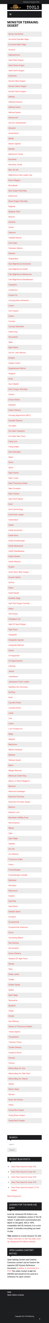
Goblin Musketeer (15, 546)
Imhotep (12, 666)
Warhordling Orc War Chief (19, 1073)
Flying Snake (13, 447)
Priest (11, 864)
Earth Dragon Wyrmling (17, 389)
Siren (10, 969)
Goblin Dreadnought (16, 541)
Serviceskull (13, 948)
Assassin (12, 128)
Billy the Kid (13, 170)
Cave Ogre (12, 243)
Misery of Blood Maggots (19, 781)
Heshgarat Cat (14, 619)
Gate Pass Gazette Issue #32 (23, 1166)
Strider (11, 1016)
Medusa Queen (14, 760)
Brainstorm (12, 196)
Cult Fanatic (13, 311)
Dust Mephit (13, 384)
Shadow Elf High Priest (18, 958)
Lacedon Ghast (14, 703)
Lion (10, 718)
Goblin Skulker (14, 556)
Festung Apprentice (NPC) (19, 415)
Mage (10, 734)
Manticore (12, 744)
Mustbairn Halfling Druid (18, 817)
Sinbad (11, 964)
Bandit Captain (14, 144)
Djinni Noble (13, 347)
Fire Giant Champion (16, 431)
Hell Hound (13, 614)
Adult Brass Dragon (16, 65)
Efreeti (11, 394)
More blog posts (14, 1196)
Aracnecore (13, 117)
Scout (11, 932)
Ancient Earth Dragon (17, 91)
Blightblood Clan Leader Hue (20, 175)
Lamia (10, 713)
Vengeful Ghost (15, 1052)
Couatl (11, 306)
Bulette (11, 217)
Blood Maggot (14, 180)
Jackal (11, 671)
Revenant (12, 885)
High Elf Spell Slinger (17, 624)
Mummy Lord (13, 812)
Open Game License (15, 1295)
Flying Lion (12, 441)
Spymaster (13, 1000)
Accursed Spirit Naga (17, 44)
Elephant (12, 405)
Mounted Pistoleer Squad (19, 802)
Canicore (12, 232)
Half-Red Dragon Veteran (19, 603)
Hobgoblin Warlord (16, 645)
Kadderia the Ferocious (18, 687)
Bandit (11, 138)
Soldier (11, 979)
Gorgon (11, 567)
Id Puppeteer (14, 655)
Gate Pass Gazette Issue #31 (23, 1172)
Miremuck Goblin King (17, 776)
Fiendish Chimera (15, 420)
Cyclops (11, 321)
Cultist (11, 316)
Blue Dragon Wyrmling (17, 191)
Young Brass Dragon (16, 1115)
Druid (10, 379)
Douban (11, 358)
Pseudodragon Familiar (17, 875)
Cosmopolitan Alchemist (18, 300)
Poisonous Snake (15, 859)
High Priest (13, 629)
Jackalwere (13, 676)
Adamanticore (14, 55)
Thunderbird (13, 1037)
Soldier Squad (14, 985)
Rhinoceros (13, 891)
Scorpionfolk (13, 922)
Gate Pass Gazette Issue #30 (23, 1182)
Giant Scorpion (14, 488)
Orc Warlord (13, 854)
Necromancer (14, 823)
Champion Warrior (15, 248)
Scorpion (12, 917)
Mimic (10, 765)
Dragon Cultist (14, 363)
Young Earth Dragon (16, 1120)
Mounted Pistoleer (16, 797)
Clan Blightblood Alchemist (19, 264)
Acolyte (11, 50)
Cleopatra (12, 285)
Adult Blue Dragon (16, 60)
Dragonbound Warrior (17, 368)
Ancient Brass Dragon (17, 86)
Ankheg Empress (15, 102)
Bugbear (11, 206)
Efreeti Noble (14, 400)
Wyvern (11, 1094)
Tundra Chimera (14, 1047)
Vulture (11, 1063)
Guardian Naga (14, 598)
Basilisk (11, 149)
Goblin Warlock (14, 561)
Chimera (11, 253)
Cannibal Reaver (15, 238)
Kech (10, 697)
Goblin (11, 525)
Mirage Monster (15, 770)
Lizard (10, 723)
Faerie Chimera (14, 410)
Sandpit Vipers (14, 911)
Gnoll (10, 504)
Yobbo (11, 1105)
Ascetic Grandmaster (17, 123)
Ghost (10, 462)
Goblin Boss (13, 535)
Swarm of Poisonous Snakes (20, 1026)
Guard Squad (13, 593)
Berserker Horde (15, 164)
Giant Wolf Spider (15, 499)
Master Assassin (15, 750)
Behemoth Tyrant (15, 154)
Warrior (11, 1084)
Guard (10, 588)
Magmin (11, 739)
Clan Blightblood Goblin (18, 269)
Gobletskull (13, 520)
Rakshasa (12, 880)
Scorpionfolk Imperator (18, 927)
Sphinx (11, 990)
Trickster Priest (15, 1042)
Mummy (11, 807)
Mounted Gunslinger (16, 791)
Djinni (10, 342)
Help (9, 1292)
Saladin (11, 896)
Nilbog (11, 828)
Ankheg (11, 97)
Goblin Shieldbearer (16, 551)
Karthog (11, 692)
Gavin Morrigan (14, 452)
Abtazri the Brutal (15, 34)
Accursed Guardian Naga (18, 39)
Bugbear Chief (14, 211)
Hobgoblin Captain (16, 640)
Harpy (10, 608)
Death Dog (12, 332)
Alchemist (12, 76)
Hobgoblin (12, 635)
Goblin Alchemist (15, 530)
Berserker (12, 159)
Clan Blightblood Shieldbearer (20, 279)
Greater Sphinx (14, 577)
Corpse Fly (12, 295)
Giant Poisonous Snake (17, 483)
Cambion (12, 222)
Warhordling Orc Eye (16, 1068)
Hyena (11, 650)
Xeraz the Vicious (15, 1100)
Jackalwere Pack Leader (18, 682)
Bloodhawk (13, 185)
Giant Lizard (13, 478)
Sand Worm (13, 906)
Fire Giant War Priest (17, 436)
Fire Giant (12, 426)
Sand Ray (12, 901)
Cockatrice (13, 290)
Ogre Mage (13, 838)
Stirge (11, 1011)
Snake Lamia (13, 974)
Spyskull (11, 1005)
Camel (11, 227)
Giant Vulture (13, 494)
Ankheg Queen (14, 107)
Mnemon (12, 786)
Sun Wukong (13, 1021)
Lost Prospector (15, 729)
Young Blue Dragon (16, 1110)
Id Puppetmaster (15, 661)
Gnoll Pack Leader (16, 514)
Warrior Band (13, 1089)
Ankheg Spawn (14, 112)
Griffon (11, 582)
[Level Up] (24, 7)
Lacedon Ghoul (14, 708)
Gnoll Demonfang (15, 509)
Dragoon (11, 373)
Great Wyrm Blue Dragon (18, 572)
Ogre (10, 833)
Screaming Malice (15, 938)
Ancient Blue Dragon (16, 81)
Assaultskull (13, 133)
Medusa (11, 755)
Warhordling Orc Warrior (18, 1079)
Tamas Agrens (14, 1032)
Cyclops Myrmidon (16, 326)
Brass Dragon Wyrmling (18, 201)
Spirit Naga (13, 995)
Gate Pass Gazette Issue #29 (23, 1177)
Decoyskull (13, 337)
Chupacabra (13, 259)
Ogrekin (11, 844)
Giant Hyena (13, 473)
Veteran (11, 1058)
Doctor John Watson (17, 353)
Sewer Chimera (14, 953)
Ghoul (10, 467)
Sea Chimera (13, 943)
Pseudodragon (14, 870)
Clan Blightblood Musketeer (20, 274)
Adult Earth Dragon (16, 70)
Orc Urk (11, 849)
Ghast (10, 457)
